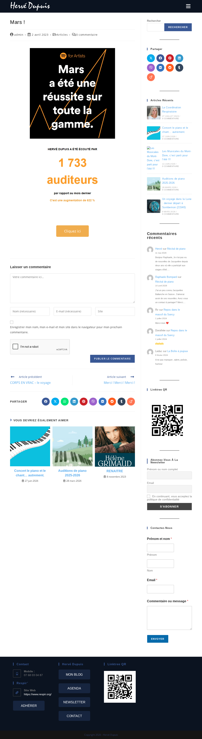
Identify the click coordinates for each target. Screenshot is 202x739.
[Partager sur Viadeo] (131, 402)
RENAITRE (115, 471)
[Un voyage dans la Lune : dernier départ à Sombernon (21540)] (153, 206)
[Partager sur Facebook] (46, 402)
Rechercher (178, 27)
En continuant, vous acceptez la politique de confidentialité (169, 498)
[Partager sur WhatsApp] (65, 402)
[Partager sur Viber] (93, 402)
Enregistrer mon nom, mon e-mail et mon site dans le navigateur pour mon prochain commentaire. (66, 329)
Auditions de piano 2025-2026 (72, 473)
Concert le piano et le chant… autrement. (30, 473)
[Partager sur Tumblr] (121, 402)
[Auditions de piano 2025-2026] (153, 184)
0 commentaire (87, 35)
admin (18, 35)
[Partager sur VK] (103, 402)
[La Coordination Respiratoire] (153, 112)
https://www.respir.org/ (37, 694)
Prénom (152, 554)
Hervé (158, 248)
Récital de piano (176, 248)
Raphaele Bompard (166, 276)
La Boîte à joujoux (177, 351)
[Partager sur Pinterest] (84, 402)
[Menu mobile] (188, 6)
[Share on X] (55, 402)
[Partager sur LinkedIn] (74, 402)
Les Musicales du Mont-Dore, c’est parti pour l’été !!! (176, 155)
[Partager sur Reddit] (112, 402)
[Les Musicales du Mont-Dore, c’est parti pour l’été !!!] (153, 158)
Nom (150, 570)
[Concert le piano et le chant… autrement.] (153, 133)
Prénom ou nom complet (162, 469)
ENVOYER (157, 639)
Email (150, 482)
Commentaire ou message (167, 601)
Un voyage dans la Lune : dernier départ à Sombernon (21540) (177, 203)
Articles (62, 35)
